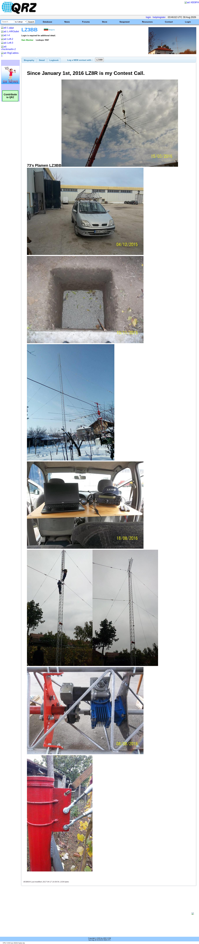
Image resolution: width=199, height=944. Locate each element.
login (148, 17)
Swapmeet (124, 22)
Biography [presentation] (29, 60)
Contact (169, 22)
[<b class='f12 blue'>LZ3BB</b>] (172, 53)
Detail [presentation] (42, 60)
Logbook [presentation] (54, 60)
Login (188, 22)
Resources (147, 22)
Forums (86, 22)
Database (47, 22)
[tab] (29, 60)
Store (104, 22)
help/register (159, 17)
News (67, 22)
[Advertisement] (107, 913)
